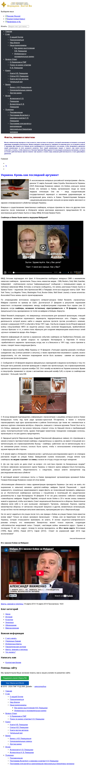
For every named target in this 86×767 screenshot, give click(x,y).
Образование (10, 625)
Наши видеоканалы (18, 45)
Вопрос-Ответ (11, 59)
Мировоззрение (12, 628)
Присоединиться (17, 40)
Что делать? (10, 652)
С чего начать (11, 638)
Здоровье (9, 622)
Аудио (8, 96)
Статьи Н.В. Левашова (19, 76)
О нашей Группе (16, 37)
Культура (9, 620)
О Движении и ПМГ (18, 62)
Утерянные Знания (13, 641)
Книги (7, 70)
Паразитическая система (15, 647)
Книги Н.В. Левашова (19, 73)
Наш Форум (15, 43)
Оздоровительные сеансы (21, 90)
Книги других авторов (19, 79)
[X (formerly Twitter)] (6, 166)
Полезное (9, 110)
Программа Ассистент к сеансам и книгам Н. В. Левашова (20, 118)
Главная (8, 31)
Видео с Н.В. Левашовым (20, 87)
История (8, 617)
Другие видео (16, 93)
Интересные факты (13, 644)
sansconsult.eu (40, 686)
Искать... (4, 26)
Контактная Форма (13, 662)
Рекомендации (16, 112)
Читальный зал (16, 82)
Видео (8, 84)
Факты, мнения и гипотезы (12, 604)
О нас (7, 34)
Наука (7, 614)
